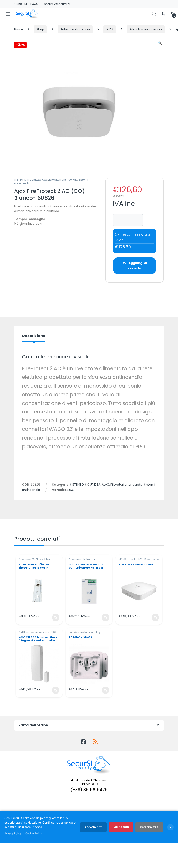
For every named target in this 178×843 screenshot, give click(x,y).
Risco (147, 559)
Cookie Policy (33, 833)
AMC (22, 632)
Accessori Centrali (80, 559)
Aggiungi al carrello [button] (52, 617)
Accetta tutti (93, 827)
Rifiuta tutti (121, 827)
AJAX (109, 29)
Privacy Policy (13, 833)
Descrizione (33, 336)
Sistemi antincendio (75, 29)
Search (154, 14)
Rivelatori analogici (91, 632)
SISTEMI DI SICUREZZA (27, 179)
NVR (140, 559)
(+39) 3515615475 (26, 4)
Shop (40, 29)
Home (18, 29)
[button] (160, 43)
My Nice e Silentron (43, 559)
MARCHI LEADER (128, 559)
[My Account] (163, 14)
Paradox (74, 632)
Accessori (25, 559)
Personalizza (149, 827)
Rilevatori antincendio (146, 29)
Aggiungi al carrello (137, 265)
